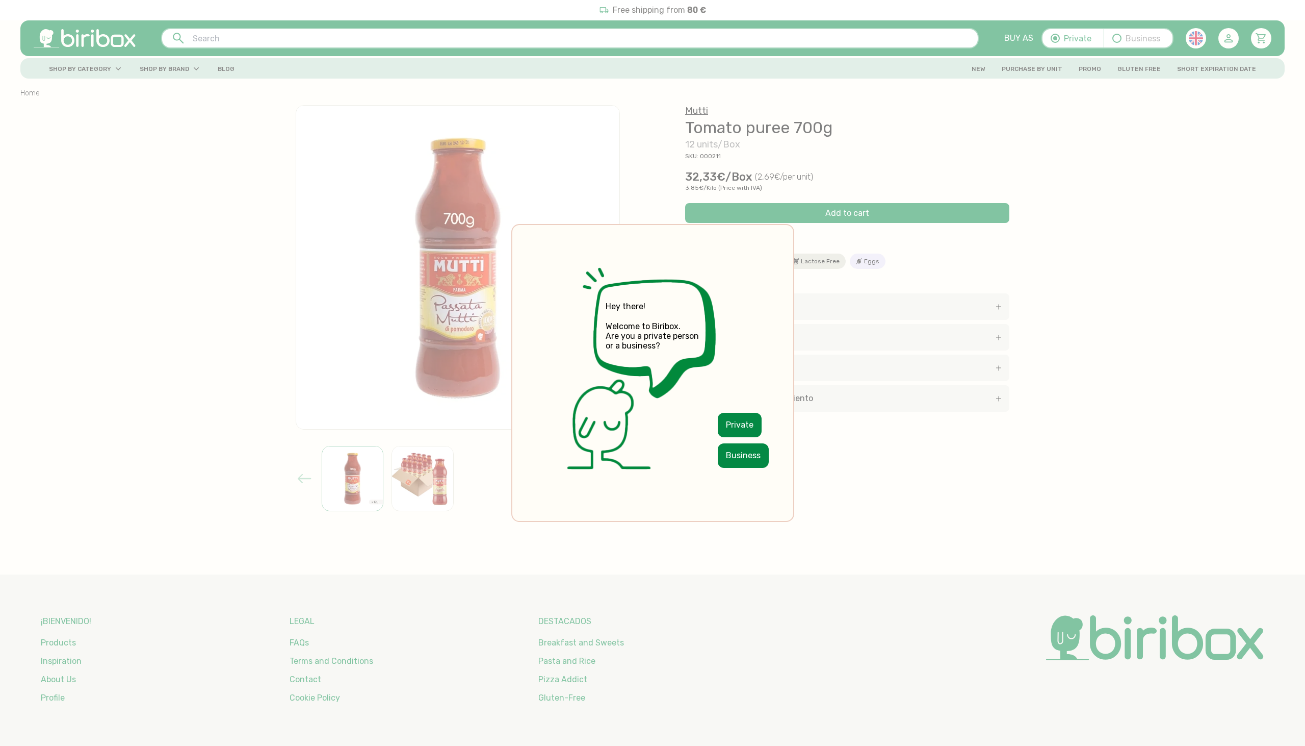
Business (743, 455)
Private (739, 425)
